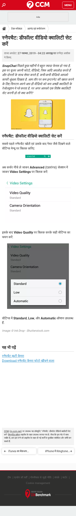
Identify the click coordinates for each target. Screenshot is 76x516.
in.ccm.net (15, 431)
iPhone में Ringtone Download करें (56, 452)
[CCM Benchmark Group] (38, 494)
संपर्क (56, 477)
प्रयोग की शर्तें (20, 477)
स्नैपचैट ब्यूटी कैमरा (13, 356)
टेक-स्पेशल (16, 28)
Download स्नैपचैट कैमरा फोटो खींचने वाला (28, 361)
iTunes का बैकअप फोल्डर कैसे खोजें (17, 452)
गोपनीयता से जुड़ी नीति (40, 477)
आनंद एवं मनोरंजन (36, 28)
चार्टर (64, 477)
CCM (6, 431)
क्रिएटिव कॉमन (14, 434)
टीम (9, 477)
